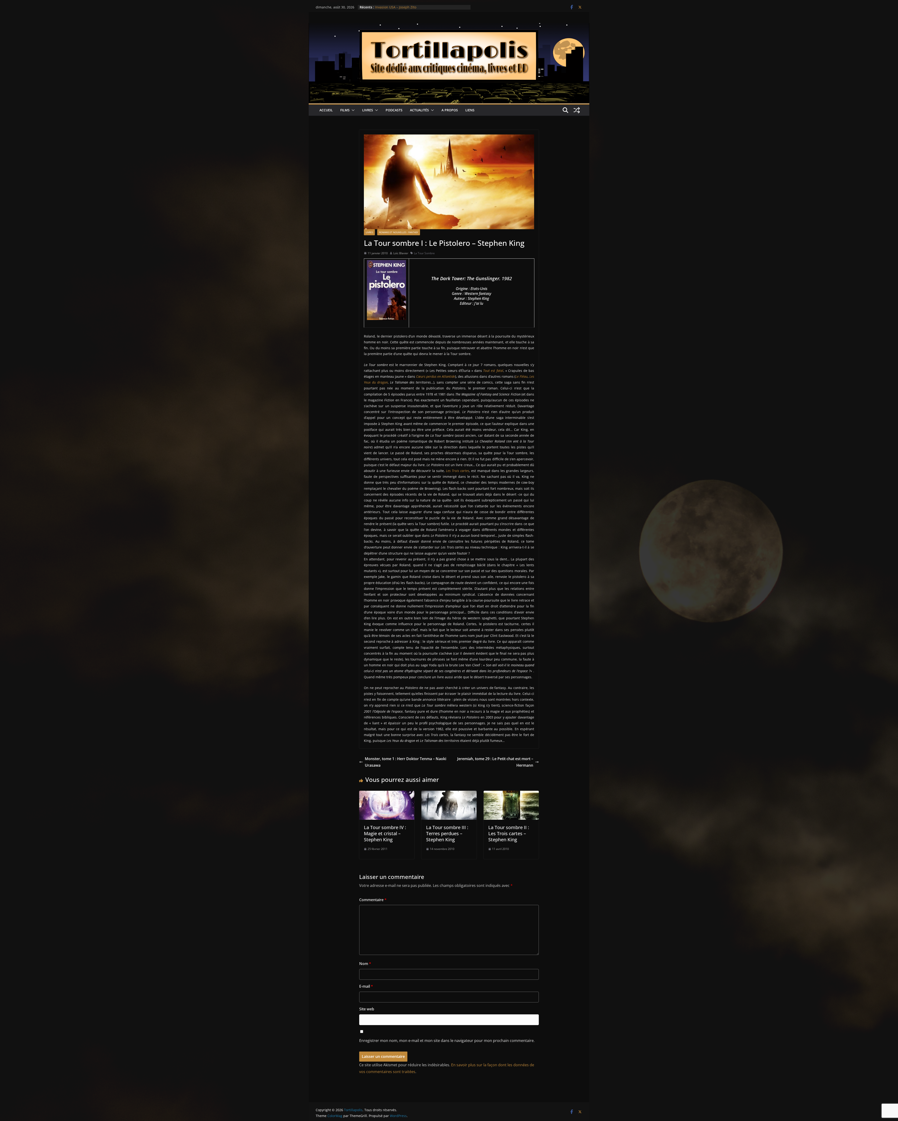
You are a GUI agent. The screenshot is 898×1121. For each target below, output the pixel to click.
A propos (450, 110)
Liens (469, 110)
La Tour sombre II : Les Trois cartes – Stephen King (508, 833)
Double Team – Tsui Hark (394, 7)
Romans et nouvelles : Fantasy (398, 232)
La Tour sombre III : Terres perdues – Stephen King (447, 833)
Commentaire (373, 899)
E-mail (366, 986)
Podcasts (394, 110)
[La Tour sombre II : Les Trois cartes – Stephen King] (511, 794)
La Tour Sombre (424, 253)
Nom (365, 963)
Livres (367, 110)
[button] (352, 110)
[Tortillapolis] (449, 26)
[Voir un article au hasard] (576, 110)
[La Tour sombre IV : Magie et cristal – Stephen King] (386, 794)
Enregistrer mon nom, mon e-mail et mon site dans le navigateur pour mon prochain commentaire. (447, 1040)
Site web (366, 1009)
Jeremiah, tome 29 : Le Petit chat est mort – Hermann (495, 762)
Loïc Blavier (400, 253)
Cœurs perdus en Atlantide (435, 376)
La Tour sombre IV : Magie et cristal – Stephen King (385, 833)
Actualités (419, 110)
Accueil (326, 110)
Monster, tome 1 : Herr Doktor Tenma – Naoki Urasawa (405, 762)
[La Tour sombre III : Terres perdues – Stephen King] (449, 794)
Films (345, 110)
